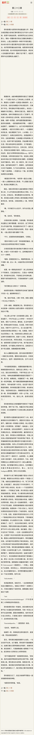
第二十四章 (10, 24)
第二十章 (9, 21)
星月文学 (9, 2)
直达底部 (25, 17)
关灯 (9, 17)
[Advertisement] (17, 76)
